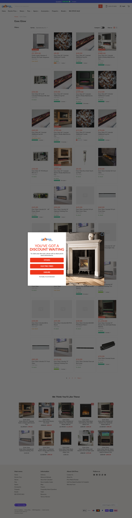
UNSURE (47, 272)
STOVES (47, 260)
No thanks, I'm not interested (47, 276)
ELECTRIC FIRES (47, 266)
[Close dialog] (102, 234)
